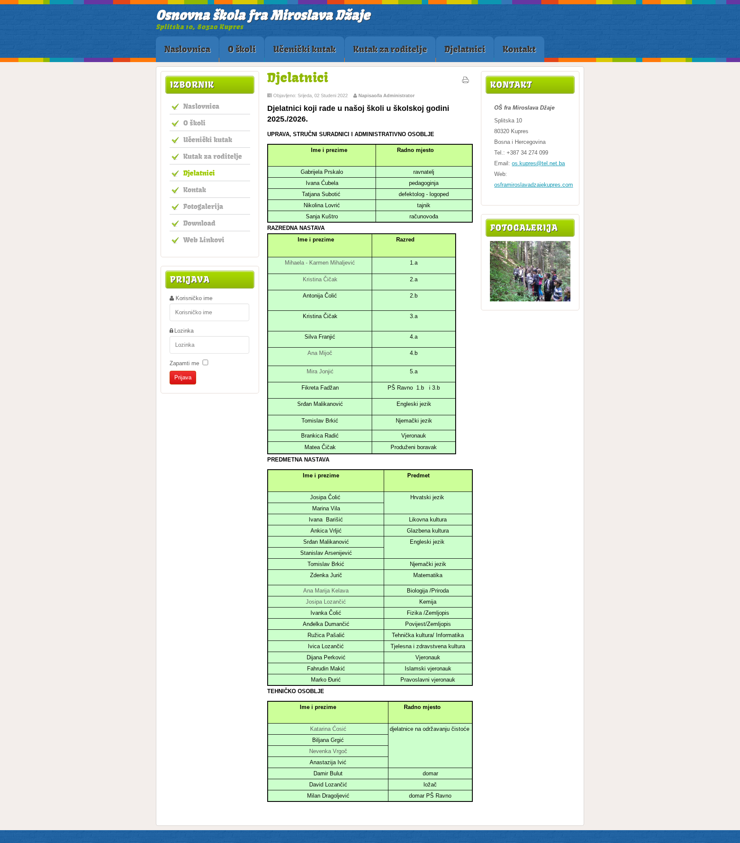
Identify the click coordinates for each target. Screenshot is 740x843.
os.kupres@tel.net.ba (538, 163)
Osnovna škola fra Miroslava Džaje (263, 15)
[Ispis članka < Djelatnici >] (465, 82)
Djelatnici (297, 77)
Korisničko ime (194, 298)
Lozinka (184, 331)
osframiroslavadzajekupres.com (533, 185)
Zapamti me (184, 363)
